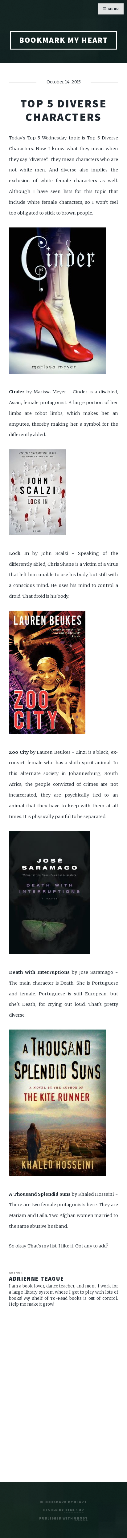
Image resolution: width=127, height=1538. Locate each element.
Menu (113, 8)
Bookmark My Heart (63, 40)
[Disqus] (63, 1392)
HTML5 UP (74, 1510)
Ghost (81, 1518)
